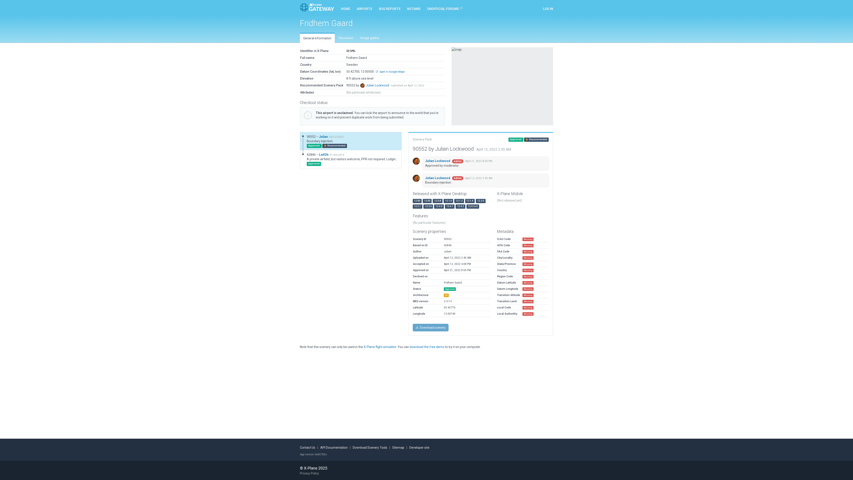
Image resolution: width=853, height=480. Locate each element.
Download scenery (432, 327)
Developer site (419, 447)
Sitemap (398, 447)
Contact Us (307, 447)
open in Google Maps (392, 71)
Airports (364, 9)
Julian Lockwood (378, 85)
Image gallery (370, 38)
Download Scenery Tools (370, 447)
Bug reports (390, 9)
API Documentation (334, 447)
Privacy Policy (309, 473)
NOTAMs (414, 9)
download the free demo (427, 347)
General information (317, 38)
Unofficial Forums (443, 9)
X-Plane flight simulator (380, 347)
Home (345, 9)
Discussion (346, 38)
